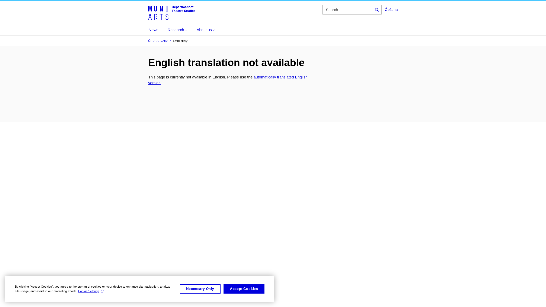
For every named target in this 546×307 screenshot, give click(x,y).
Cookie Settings (88, 291)
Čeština (391, 9)
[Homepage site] (171, 12)
